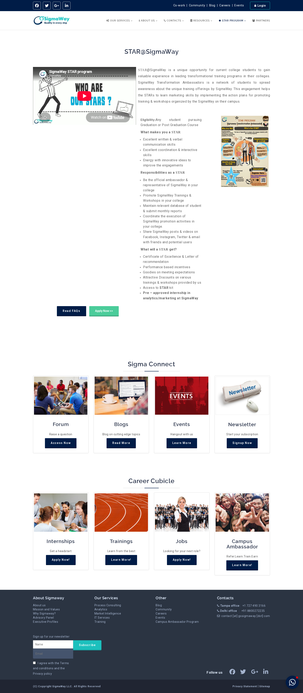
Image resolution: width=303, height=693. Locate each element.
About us (39, 605)
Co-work (179, 5)
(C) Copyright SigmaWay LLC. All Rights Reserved (67, 686)
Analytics (100, 609)
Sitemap (264, 686)
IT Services (102, 617)
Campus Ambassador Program (177, 621)
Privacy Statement (245, 686)
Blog (212, 5)
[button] (292, 682)
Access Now (61, 443)
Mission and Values (46, 609)
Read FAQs (71, 311)
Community (197, 5)
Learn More (181, 443)
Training (100, 621)
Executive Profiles (45, 621)
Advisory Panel (43, 617)
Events (239, 5)
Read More (121, 443)
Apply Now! (61, 559)
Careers (224, 5)
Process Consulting (107, 605)
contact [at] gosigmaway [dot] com (245, 616)
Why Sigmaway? (44, 613)
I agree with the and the (51, 668)
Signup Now (242, 443)
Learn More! (121, 559)
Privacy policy (42, 673)
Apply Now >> (104, 311)
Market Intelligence (107, 613)
